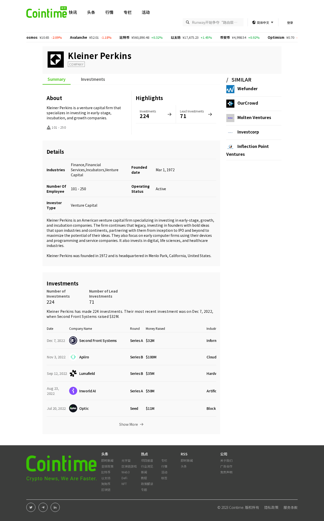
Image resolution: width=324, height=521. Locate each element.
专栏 (128, 12)
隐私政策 (271, 507)
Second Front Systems (77, 316)
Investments (93, 79)
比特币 (108, 37)
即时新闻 (107, 460)
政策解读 (147, 483)
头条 (91, 12)
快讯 (73, 12)
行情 (109, 12)
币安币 (209, 37)
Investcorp (248, 132)
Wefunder (247, 88)
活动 (146, 12)
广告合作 (226, 466)
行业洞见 (147, 466)
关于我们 (226, 460)
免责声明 (226, 472)
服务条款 (291, 507)
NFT (124, 483)
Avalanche (62, 37)
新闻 (144, 472)
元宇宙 (126, 460)
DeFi (124, 478)
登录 (290, 22)
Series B (136, 356)
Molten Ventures (254, 117)
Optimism (259, 37)
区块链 (105, 489)
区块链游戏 (129, 466)
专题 (144, 489)
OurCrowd (247, 103)
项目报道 (147, 460)
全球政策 (107, 466)
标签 (164, 478)
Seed (134, 408)
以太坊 (159, 37)
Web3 (126, 472)
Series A (136, 340)
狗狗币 (105, 483)
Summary (57, 79)
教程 (144, 478)
